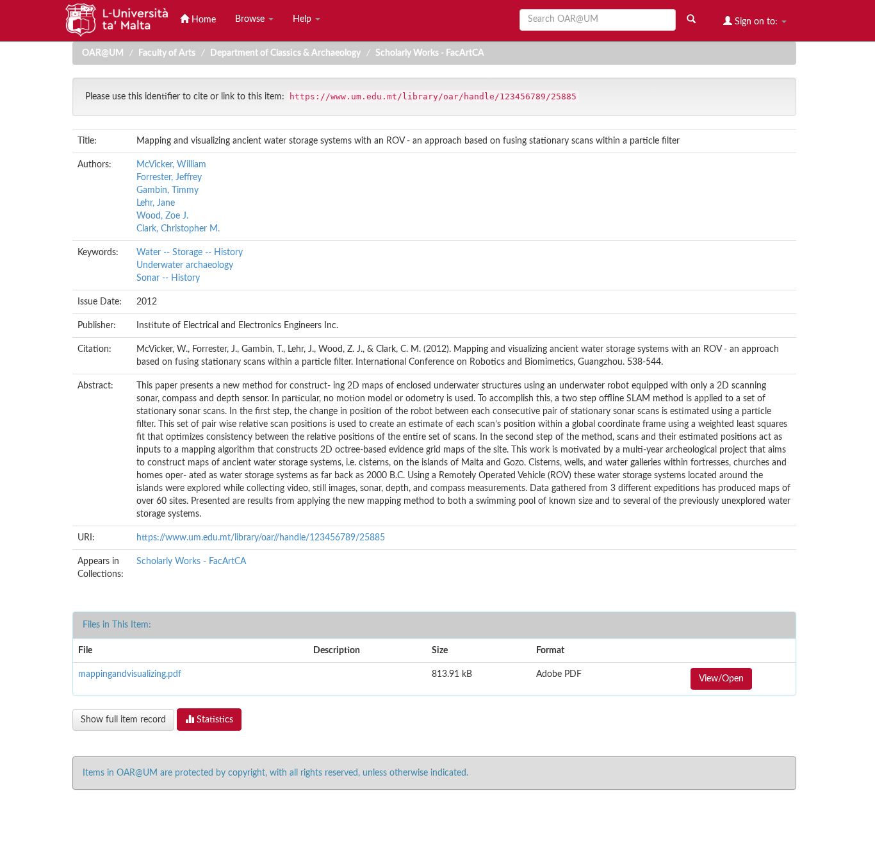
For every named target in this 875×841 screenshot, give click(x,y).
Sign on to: (756, 21)
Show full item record (123, 719)
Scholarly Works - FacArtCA (429, 53)
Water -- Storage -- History (189, 252)
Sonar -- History (168, 278)
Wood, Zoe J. (162, 216)
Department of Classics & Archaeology (285, 53)
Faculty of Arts (166, 53)
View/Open (721, 678)
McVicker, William (171, 164)
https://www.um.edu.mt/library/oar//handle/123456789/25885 (260, 537)
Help (303, 19)
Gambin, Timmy (167, 190)
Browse (251, 19)
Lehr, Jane (155, 203)
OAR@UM (103, 53)
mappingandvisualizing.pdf (129, 674)
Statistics (213, 719)
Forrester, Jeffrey (169, 177)
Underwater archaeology (184, 265)
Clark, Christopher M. (178, 228)
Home (202, 19)
